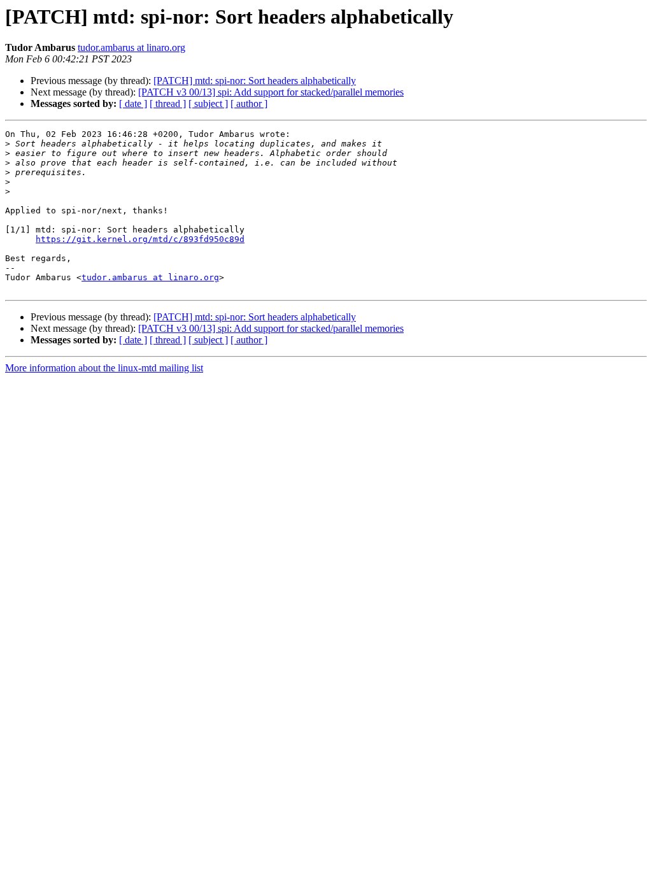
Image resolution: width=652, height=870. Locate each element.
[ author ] (248, 103)
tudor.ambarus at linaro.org (131, 47)
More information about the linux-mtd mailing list (104, 367)
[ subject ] (208, 103)
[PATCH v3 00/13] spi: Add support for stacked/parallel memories (271, 92)
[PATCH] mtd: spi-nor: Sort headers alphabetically (254, 80)
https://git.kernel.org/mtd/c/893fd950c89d (140, 239)
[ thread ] (168, 103)
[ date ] (133, 103)
